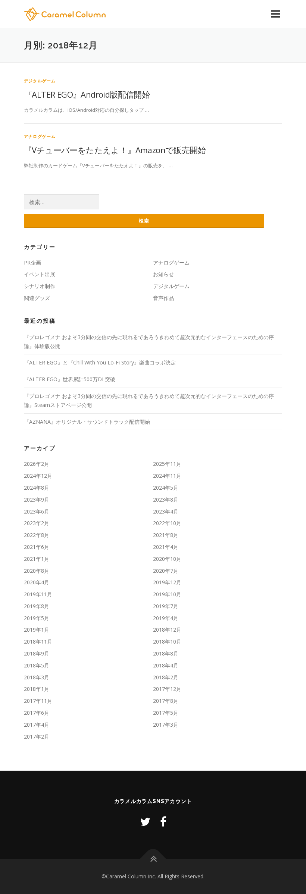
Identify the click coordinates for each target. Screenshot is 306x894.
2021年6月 (36, 546)
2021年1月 (36, 558)
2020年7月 (165, 570)
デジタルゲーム (40, 80)
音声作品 (163, 297)
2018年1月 (36, 688)
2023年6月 (36, 511)
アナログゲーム (40, 136)
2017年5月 (165, 712)
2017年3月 (165, 724)
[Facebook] (163, 821)
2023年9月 (36, 499)
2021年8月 (165, 534)
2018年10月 (167, 641)
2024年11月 (167, 475)
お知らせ (163, 274)
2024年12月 (38, 475)
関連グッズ (37, 297)
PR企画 (32, 262)
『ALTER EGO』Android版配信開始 (87, 94)
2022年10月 (167, 523)
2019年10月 (167, 594)
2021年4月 (165, 546)
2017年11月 (38, 700)
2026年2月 (36, 463)
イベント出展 (39, 274)
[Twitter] (145, 821)
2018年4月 (165, 665)
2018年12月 (167, 629)
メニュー (275, 13)
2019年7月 (165, 606)
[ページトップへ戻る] (153, 859)
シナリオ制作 (39, 286)
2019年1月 (36, 629)
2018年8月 (165, 653)
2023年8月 (165, 499)
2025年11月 (167, 463)
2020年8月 (36, 570)
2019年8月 (36, 606)
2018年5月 (36, 665)
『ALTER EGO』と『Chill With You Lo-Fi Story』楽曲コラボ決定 (100, 362)
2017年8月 (165, 700)
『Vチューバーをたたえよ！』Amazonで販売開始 (115, 149)
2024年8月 (36, 487)
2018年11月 (38, 641)
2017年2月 (36, 736)
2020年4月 (36, 582)
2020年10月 (167, 558)
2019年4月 (165, 618)
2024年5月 (165, 487)
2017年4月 (36, 724)
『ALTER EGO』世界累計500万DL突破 (69, 379)
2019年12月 (167, 582)
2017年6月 (36, 712)
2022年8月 (36, 534)
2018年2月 (165, 677)
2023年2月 (36, 523)
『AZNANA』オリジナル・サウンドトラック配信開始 (87, 421)
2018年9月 (36, 653)
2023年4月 (165, 511)
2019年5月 (36, 618)
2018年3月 (36, 677)
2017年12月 (167, 688)
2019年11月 (38, 594)
